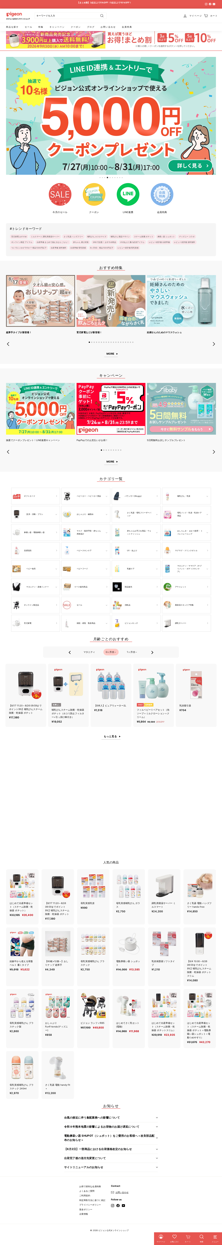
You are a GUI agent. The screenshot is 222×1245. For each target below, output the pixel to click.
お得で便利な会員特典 (90, 1186)
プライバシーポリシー (90, 1204)
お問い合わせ (108, 27)
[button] (89, 342)
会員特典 (127, 27)
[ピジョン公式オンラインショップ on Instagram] (112, 1205)
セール (28, 27)
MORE (110, 353)
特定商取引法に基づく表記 (92, 1200)
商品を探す (12, 27)
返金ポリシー (85, 1209)
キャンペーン (57, 27)
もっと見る (110, 736)
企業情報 (83, 1214)
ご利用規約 (84, 1195)
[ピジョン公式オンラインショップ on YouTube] (123, 1205)
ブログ (91, 27)
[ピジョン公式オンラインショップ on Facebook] (118, 1205)
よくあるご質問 (87, 1191)
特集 (40, 27)
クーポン (76, 27)
